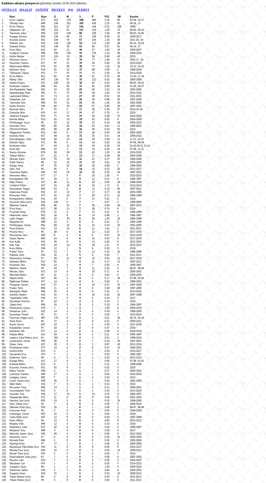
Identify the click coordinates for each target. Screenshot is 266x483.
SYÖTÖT (41, 9)
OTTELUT (9, 9)
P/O (70, 9)
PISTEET (58, 9)
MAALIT (25, 9)
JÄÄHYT (82, 9)
